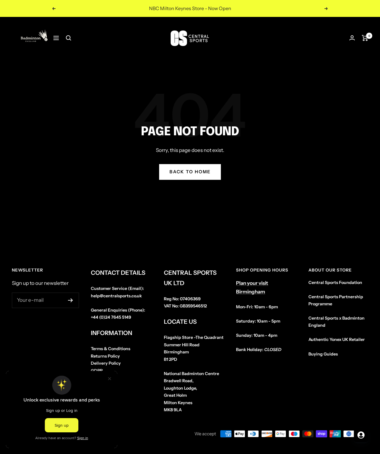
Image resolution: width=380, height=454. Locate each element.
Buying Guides (323, 354)
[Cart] (365, 38)
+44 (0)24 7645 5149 (111, 317)
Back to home (190, 171)
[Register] (70, 300)
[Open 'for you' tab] (361, 435)
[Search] (68, 38)
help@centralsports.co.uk (116, 296)
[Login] (352, 37)
